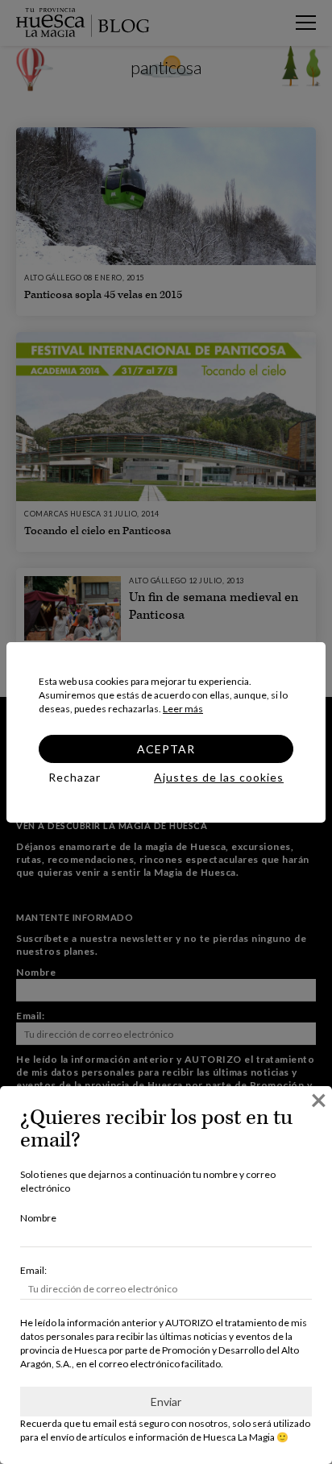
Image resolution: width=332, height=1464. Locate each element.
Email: (33, 1270)
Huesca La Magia (239, 1437)
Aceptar (166, 749)
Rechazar (74, 777)
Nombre (38, 1218)
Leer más (183, 709)
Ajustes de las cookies (219, 777)
